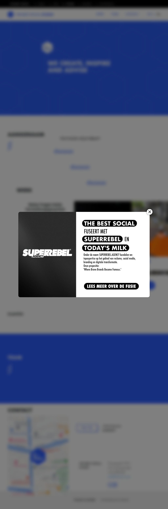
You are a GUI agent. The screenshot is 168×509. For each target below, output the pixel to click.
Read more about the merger (112, 286)
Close (150, 212)
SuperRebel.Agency (47, 254)
